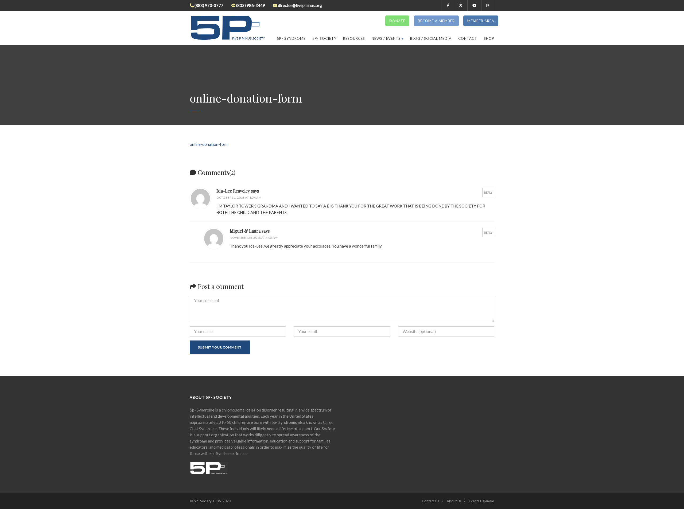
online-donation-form (209, 144)
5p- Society (324, 38)
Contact (467, 38)
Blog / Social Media (431, 38)
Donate (397, 21)
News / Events (386, 38)
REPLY (488, 192)
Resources (354, 38)
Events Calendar (481, 501)
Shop (489, 38)
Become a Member (436, 21)
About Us (454, 501)
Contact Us (430, 501)
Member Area (480, 21)
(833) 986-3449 (250, 5)
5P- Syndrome (291, 38)
